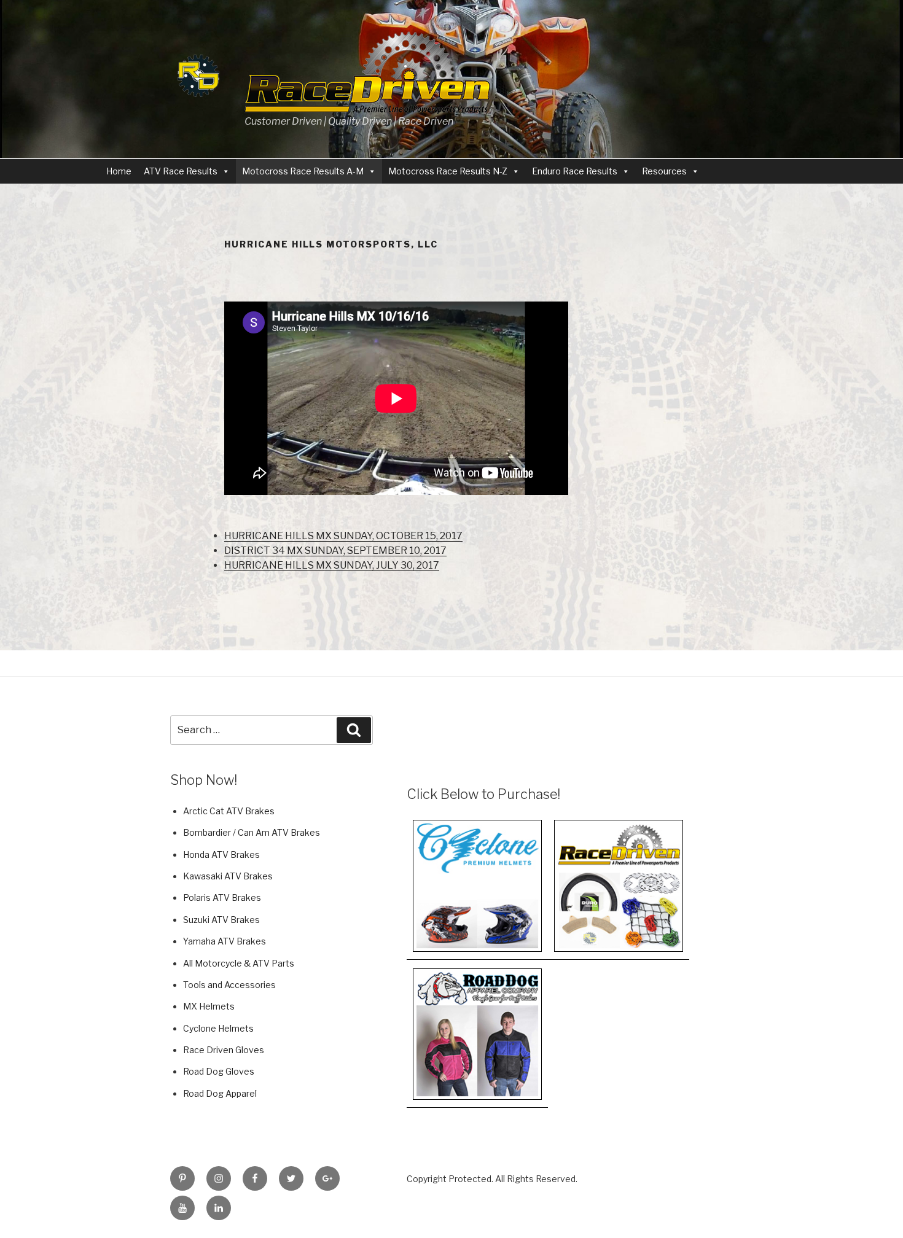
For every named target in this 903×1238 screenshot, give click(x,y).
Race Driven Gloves (223, 1050)
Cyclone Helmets (218, 1028)
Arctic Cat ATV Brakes (229, 811)
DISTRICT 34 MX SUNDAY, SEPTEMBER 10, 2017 (335, 550)
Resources (664, 171)
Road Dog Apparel (220, 1093)
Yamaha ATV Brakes (224, 941)
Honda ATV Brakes (221, 854)
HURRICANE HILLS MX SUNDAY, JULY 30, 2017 (331, 565)
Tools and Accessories (229, 984)
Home (118, 171)
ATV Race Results (180, 171)
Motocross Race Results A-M (303, 171)
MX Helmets (209, 1006)
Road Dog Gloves (218, 1071)
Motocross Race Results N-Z (447, 171)
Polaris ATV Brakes (222, 897)
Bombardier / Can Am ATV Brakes (251, 832)
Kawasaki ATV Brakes (228, 876)
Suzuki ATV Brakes (221, 919)
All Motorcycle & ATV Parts (238, 963)
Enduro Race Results (574, 171)
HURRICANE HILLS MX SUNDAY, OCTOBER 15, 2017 (343, 536)
